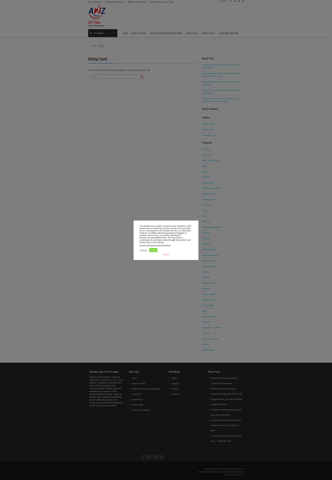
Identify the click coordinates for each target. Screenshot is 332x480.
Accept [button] (153, 250)
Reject (166, 254)
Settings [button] (143, 250)
